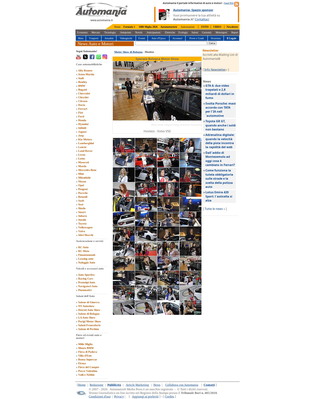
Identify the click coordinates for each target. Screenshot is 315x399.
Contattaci (202, 19)
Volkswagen (85, 227)
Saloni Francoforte (89, 325)
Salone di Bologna (89, 313)
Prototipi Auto (86, 282)
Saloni (195, 32)
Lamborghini (86, 143)
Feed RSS (229, 3)
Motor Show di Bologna (128, 51)
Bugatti (82, 89)
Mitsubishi (84, 177)
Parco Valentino (87, 370)
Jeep (81, 135)
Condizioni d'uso (100, 396)
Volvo (81, 231)
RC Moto (83, 251)
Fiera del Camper (88, 367)
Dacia (81, 104)
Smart (82, 212)
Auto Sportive (86, 274)
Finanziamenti (86, 254)
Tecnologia (110, 32)
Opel (81, 185)
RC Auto (83, 247)
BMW (81, 85)
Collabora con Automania (181, 385)
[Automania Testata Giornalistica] (101, 15)
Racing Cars (85, 278)
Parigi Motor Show (89, 321)
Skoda (81, 208)
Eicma (82, 363)
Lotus (81, 158)
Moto (80, 38)
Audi (81, 78)
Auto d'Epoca (158, 38)
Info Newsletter (215, 70)
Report (234, 32)
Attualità (108, 38)
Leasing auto (86, 258)
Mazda (82, 166)
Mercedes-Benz (87, 170)
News (156, 385)
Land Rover (85, 150)
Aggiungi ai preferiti (145, 396)
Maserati (83, 162)
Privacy (119, 396)
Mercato (96, 32)
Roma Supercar (87, 359)
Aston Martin (86, 74)
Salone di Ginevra (89, 302)
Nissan (82, 181)
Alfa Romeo (85, 70)
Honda (82, 120)
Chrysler (83, 97)
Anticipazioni (153, 32)
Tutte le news (214, 209)
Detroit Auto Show (89, 309)
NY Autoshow (86, 306)
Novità (138, 32)
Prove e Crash (196, 38)
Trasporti (93, 38)
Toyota (82, 223)
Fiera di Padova (87, 351)
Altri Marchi (85, 235)
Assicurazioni (188, 27)
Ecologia (183, 32)
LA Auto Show (86, 317)
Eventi (141, 38)
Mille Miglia (85, 344)
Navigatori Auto (88, 286)
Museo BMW (86, 348)
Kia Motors (85, 139)
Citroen (82, 101)
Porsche (83, 192)
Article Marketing (137, 385)
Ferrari (82, 108)
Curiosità (206, 32)
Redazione (96, 385)
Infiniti (82, 127)
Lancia (82, 147)
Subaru (82, 215)
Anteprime (125, 32)
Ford (81, 116)
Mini (81, 173)
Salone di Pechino (88, 329)
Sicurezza (216, 38)
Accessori (177, 38)
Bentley (82, 82)
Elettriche (170, 32)
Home (117, 27)
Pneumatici (85, 290)
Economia (82, 32)
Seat (80, 204)
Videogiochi (126, 38)
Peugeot (83, 189)
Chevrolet (84, 93)
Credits (169, 396)
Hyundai (83, 124)
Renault (83, 196)
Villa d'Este (85, 355)
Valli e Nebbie (86, 374)
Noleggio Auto (86, 262)
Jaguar (82, 131)
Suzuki (82, 219)
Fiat (80, 112)
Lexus (81, 154)
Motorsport (221, 32)
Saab (81, 200)
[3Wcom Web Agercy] (81, 394)
